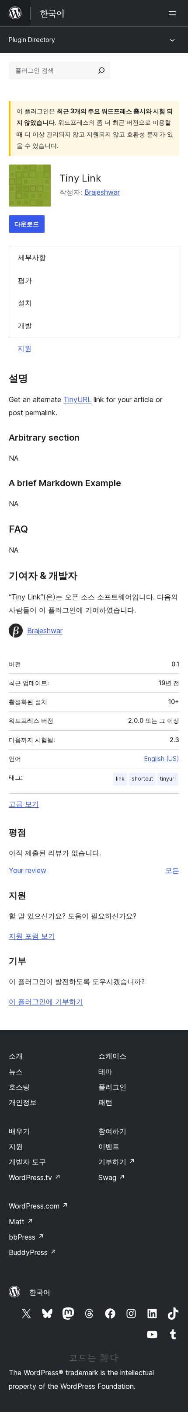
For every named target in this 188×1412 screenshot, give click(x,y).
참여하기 (112, 1131)
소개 (16, 1055)
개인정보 (23, 1102)
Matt (21, 1221)
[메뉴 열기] (174, 13)
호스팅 (19, 1087)
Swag (111, 1177)
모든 (172, 870)
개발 (25, 325)
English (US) (161, 758)
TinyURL (77, 399)
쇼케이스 (112, 1055)
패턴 (105, 1102)
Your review (27, 870)
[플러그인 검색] (101, 70)
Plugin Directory (32, 39)
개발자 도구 (27, 1161)
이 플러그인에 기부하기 (46, 1001)
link (120, 778)
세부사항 (32, 257)
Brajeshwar (102, 192)
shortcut (142, 778)
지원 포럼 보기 (32, 936)
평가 (25, 280)
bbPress (26, 1237)
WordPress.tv (35, 1177)
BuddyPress (32, 1252)
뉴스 (16, 1071)
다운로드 (26, 224)
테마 (105, 1071)
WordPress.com (38, 1206)
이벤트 (108, 1146)
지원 (24, 348)
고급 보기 (24, 803)
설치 (25, 302)
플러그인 (112, 1087)
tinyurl (168, 778)
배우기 (19, 1131)
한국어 (39, 1292)
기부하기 (116, 1161)
